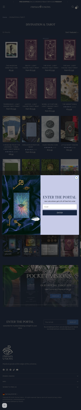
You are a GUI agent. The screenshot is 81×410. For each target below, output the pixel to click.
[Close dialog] (76, 177)
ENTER (60, 213)
